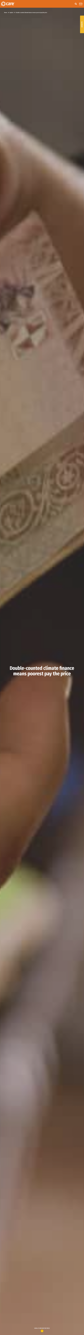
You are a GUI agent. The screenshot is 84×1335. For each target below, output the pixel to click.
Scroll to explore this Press (42, 1328)
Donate (82, 24)
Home (5, 12)
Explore (11, 12)
